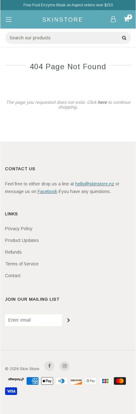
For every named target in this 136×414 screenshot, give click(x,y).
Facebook (47, 191)
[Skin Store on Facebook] (49, 366)
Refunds (13, 252)
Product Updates (22, 240)
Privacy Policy (19, 228)
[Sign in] (113, 19)
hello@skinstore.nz (94, 183)
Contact (13, 275)
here (102, 102)
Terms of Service (22, 263)
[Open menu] (8, 19)
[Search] (124, 38)
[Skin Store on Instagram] (64, 366)
